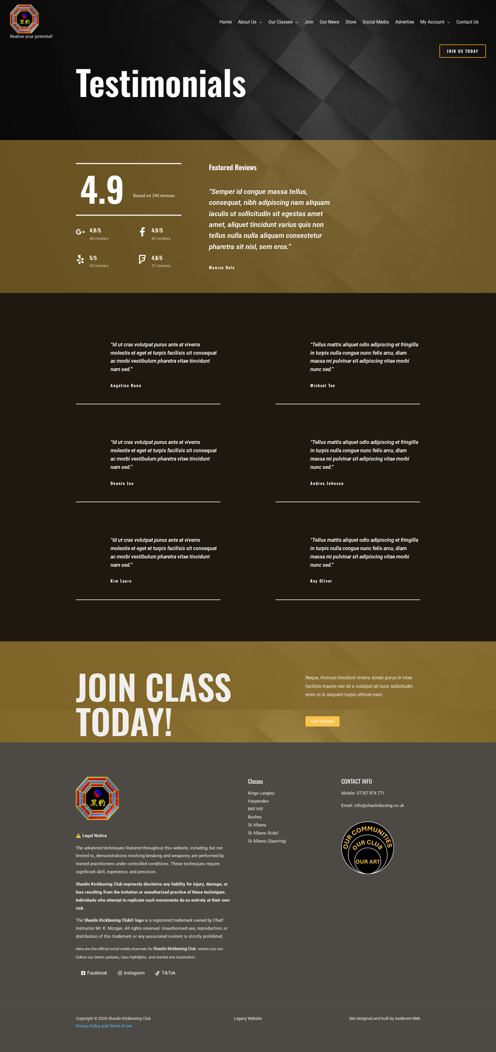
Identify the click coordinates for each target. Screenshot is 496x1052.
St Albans (257, 825)
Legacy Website (248, 1018)
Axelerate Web (407, 1018)
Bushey (255, 817)
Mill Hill (255, 809)
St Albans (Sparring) (267, 841)
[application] (259, 22)
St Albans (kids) (263, 833)
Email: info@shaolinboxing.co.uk (372, 805)
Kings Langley (261, 793)
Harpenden (258, 801)
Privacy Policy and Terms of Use (104, 1026)
